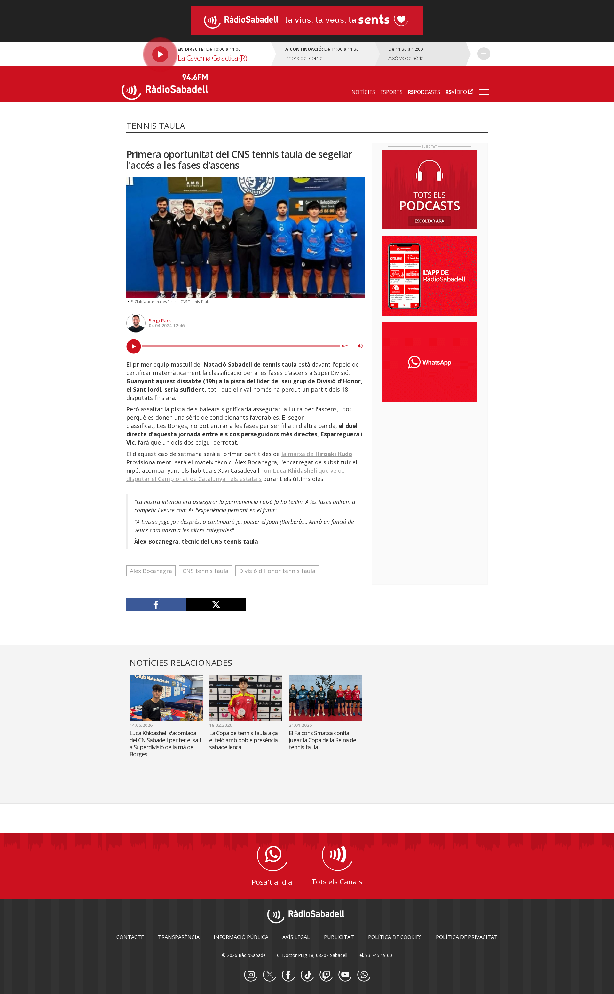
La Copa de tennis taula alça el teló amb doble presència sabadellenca (243, 740)
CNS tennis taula (205, 571)
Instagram (250, 975)
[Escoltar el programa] (195, 54)
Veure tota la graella (483, 53)
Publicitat (339, 937)
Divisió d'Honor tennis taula (277, 571)
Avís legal (296, 937)
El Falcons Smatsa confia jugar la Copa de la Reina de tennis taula (322, 740)
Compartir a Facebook (156, 604)
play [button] (133, 346)
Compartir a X (216, 604)
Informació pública (241, 937)
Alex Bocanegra (151, 571)
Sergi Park (160, 320)
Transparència (179, 937)
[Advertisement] (429, 448)
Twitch (326, 975)
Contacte (130, 937)
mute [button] (360, 346)
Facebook (288, 975)
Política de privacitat (467, 937)
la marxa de (316, 454)
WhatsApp (363, 975)
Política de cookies (395, 937)
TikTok (307, 975)
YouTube (344, 975)
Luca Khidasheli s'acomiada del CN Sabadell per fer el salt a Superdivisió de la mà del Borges (165, 743)
